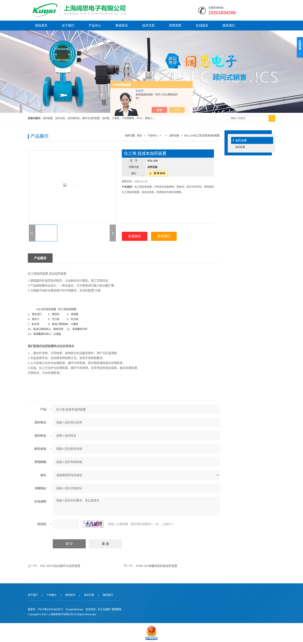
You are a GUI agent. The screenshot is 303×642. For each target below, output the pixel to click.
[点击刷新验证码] (93, 524)
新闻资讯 (121, 25)
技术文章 (148, 25)
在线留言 (202, 25)
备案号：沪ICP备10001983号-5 (45, 609)
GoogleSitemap (74, 609)
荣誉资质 (175, 25)
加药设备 (241, 140)
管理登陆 (116, 609)
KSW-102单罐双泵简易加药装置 (156, 565)
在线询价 (134, 236)
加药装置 (240, 147)
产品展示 (51, 595)
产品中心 (95, 25)
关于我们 (68, 25)
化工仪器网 (104, 609)
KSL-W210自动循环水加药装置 (60, 565)
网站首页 (41, 25)
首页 (139, 135)
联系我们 (229, 25)
